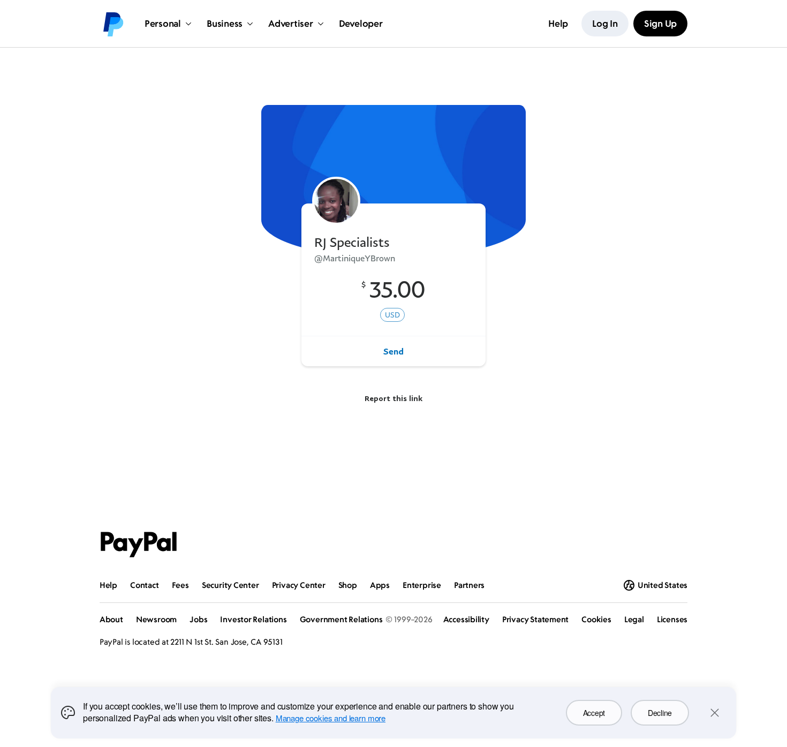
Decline (660, 712)
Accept (594, 712)
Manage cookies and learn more (330, 717)
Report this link (393, 398)
